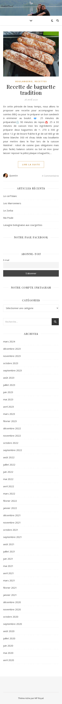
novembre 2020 (12, 609)
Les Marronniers (12, 203)
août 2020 (8, 631)
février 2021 (10, 587)
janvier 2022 (10, 508)
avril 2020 (8, 660)
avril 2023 (8, 406)
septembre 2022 (12, 450)
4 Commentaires (50, 175)
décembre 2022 (12, 428)
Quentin (13, 175)
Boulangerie (24, 81)
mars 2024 (9, 341)
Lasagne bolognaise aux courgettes (22, 225)
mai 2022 (8, 479)
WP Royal (39, 698)
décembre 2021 (12, 515)
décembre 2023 (12, 348)
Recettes (41, 81)
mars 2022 (9, 493)
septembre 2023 (12, 370)
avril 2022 (8, 486)
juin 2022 (8, 471)
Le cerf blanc (10, 196)
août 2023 (8, 377)
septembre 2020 (12, 623)
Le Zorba (8, 210)
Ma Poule (8, 217)
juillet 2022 (9, 464)
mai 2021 (8, 566)
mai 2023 (8, 399)
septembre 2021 (12, 537)
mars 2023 (9, 413)
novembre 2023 (12, 356)
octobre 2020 (10, 616)
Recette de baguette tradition (31, 89)
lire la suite (31, 164)
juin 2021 (8, 558)
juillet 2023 (9, 384)
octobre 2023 (10, 363)
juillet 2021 (9, 551)
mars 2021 (9, 580)
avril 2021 (8, 573)
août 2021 (8, 544)
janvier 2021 (10, 594)
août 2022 (8, 457)
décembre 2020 (12, 602)
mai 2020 (8, 652)
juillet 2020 (9, 638)
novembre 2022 (12, 435)
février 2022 (10, 500)
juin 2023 (8, 392)
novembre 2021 (12, 522)
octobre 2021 (10, 529)
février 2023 (10, 421)
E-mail (6, 260)
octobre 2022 (10, 442)
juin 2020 (8, 645)
